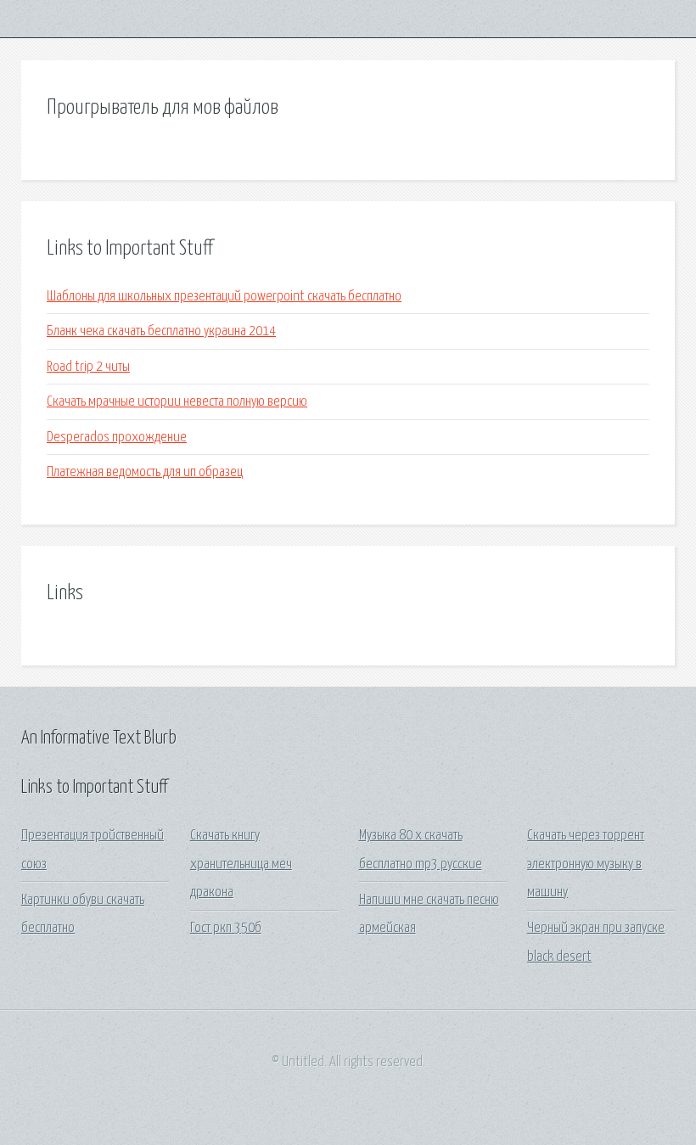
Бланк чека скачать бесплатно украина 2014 (161, 331)
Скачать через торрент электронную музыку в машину (585, 864)
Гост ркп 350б (225, 928)
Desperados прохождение (117, 437)
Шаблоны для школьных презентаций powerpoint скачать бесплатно (224, 296)
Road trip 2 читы (88, 367)
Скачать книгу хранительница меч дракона (241, 864)
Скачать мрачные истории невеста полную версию (177, 402)
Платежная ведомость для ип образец (145, 472)
